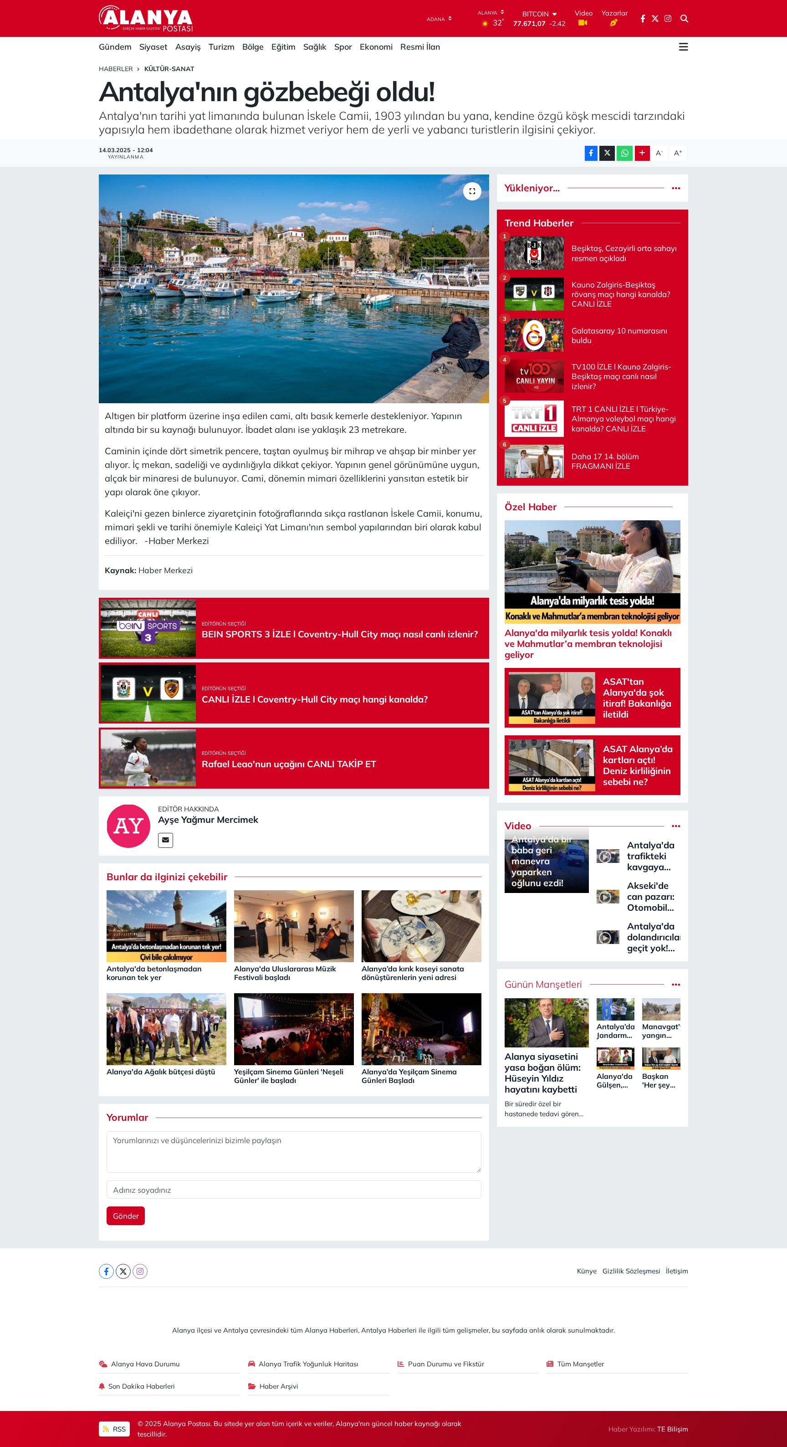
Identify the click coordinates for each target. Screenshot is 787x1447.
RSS (118, 1429)
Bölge (253, 46)
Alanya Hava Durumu (145, 1364)
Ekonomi (376, 46)
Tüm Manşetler (580, 1364)
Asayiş (188, 46)
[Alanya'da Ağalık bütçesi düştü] (166, 1028)
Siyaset (153, 46)
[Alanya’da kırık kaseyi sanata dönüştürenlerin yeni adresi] (421, 925)
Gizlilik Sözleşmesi (631, 1271)
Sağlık (315, 46)
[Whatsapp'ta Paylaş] (625, 153)
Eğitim (283, 46)
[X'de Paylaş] (607, 153)
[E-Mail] (165, 840)
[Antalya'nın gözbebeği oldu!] (294, 288)
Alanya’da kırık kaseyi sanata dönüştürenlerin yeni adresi (413, 973)
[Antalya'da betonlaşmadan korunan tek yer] (166, 925)
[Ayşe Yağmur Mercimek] (128, 825)
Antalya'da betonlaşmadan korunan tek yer (154, 973)
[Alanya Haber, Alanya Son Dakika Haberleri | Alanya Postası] (146, 18)
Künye (587, 1271)
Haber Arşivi (279, 1386)
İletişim (677, 1271)
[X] (123, 1271)
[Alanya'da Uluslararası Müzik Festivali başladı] (294, 925)
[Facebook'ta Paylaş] (591, 153)
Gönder (126, 1216)
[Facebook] (106, 1271)
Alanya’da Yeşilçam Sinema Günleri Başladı (409, 1076)
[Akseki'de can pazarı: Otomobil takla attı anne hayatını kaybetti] (608, 895)
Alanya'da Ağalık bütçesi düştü (161, 1071)
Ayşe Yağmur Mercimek (208, 819)
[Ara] (684, 19)
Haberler (116, 69)
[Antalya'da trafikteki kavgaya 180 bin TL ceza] (608, 855)
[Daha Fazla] (642, 153)
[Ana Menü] (683, 47)
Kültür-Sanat (169, 69)
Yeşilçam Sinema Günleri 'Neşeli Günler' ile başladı (288, 1076)
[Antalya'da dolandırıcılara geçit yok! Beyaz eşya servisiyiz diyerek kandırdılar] (608, 936)
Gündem (115, 46)
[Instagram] (140, 1271)
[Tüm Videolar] (676, 826)
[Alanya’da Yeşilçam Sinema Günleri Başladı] (421, 1028)
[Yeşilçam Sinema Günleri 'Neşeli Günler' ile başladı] (294, 1028)
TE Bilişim (672, 1429)
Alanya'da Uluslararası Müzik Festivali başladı (285, 973)
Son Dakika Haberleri (141, 1386)
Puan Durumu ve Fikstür (446, 1364)
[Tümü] (676, 188)
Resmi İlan (420, 46)
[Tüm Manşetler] (676, 984)
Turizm (222, 46)
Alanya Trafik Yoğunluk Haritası (308, 1364)
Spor (343, 46)
